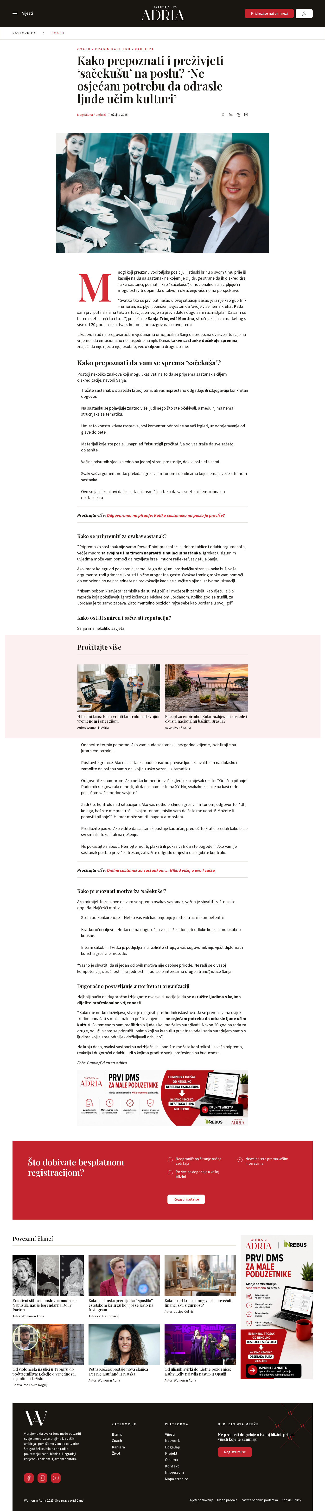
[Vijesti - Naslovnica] (162, 13)
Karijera (118, 1447)
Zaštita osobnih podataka (259, 1500)
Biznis (117, 1434)
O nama (171, 1460)
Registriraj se (235, 1452)
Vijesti (170, 1434)
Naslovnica (24, 33)
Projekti (171, 1453)
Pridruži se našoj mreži (269, 13)
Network (172, 1441)
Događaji (172, 1447)
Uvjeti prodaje (227, 1500)
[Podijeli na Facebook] (223, 115)
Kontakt (172, 1466)
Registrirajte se (186, 1199)
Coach (57, 33)
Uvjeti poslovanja (201, 1500)
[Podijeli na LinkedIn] (231, 115)
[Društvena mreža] (29, 1478)
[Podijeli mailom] (246, 115)
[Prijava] (304, 13)
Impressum (174, 1472)
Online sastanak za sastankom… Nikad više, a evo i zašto (161, 871)
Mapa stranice (176, 1479)
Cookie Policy (291, 1500)
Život (116, 1453)
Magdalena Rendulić (91, 114)
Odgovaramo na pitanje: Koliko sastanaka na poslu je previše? (166, 516)
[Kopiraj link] (238, 115)
